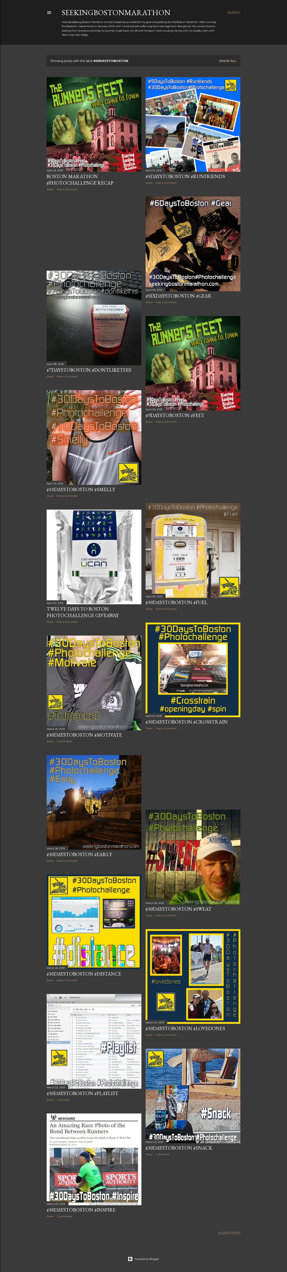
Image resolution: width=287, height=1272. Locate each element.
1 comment (63, 1099)
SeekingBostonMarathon (116, 12)
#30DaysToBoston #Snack (179, 1148)
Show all (228, 61)
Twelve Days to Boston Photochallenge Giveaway (83, 612)
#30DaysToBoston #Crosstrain (187, 722)
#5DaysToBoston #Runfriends (185, 176)
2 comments (64, 741)
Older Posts (229, 1233)
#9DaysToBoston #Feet (175, 415)
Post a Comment (67, 189)
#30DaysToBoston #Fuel (176, 602)
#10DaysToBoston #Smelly (81, 489)
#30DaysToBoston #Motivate (84, 735)
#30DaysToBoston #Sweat (179, 909)
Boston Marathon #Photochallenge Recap (80, 179)
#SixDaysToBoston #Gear (179, 295)
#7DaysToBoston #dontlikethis (89, 370)
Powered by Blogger (146, 1258)
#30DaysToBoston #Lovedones (185, 1028)
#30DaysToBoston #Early (79, 854)
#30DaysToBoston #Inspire (81, 1209)
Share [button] (50, 189)
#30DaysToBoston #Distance (84, 973)
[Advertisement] (94, 230)
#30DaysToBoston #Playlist (82, 1093)
